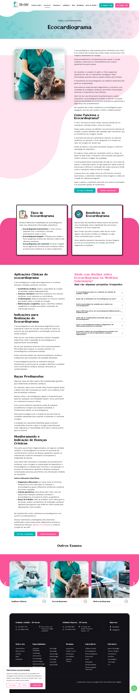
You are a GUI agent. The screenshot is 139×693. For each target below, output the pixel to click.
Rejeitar (24, 685)
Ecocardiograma (59, 601)
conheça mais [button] (36, 5)
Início (60, 21)
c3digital (118, 682)
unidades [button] (66, 5)
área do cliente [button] (91, 5)
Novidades (80, 5)
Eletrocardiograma (101, 601)
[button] (5, 583)
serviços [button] (47, 5)
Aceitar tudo (36, 685)
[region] (24, 678)
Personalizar (13, 685)
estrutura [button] (56, 5)
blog (73, 5)
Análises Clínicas (18, 601)
